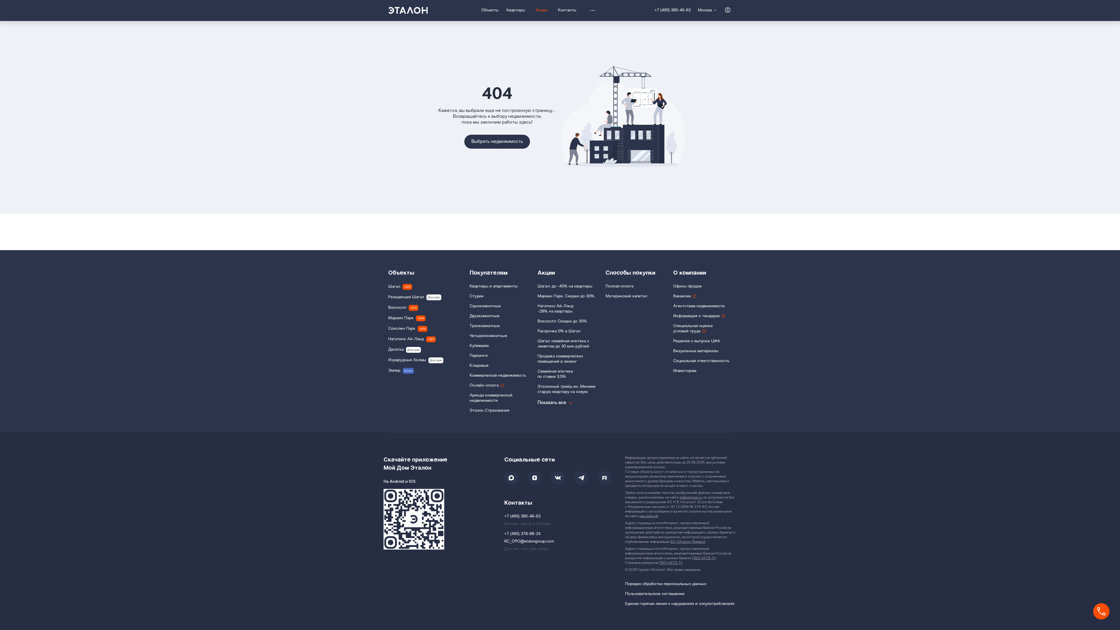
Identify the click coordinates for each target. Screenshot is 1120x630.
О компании (689, 273)
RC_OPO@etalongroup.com (529, 541)
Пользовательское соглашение (655, 594)
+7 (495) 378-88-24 (522, 534)
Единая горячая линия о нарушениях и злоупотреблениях (679, 604)
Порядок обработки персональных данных (665, 584)
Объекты (401, 273)
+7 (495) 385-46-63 (672, 10)
